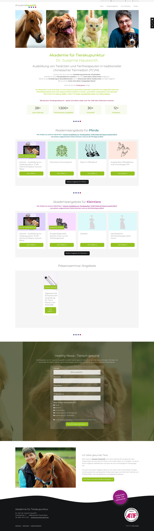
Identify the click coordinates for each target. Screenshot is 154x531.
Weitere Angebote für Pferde (76, 182)
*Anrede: (56, 368)
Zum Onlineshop (125, 6)
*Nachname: (57, 385)
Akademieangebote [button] (112, 6)
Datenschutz (136, 1)
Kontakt (136, 6)
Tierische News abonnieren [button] (76, 424)
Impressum (128, 1)
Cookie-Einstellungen (36, 526)
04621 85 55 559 (105, 1)
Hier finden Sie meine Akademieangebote (97, 479)
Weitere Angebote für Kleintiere (76, 253)
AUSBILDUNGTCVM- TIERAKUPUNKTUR (120, 497)
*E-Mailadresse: (58, 394)
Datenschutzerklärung (66, 419)
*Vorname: (57, 377)
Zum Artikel (30, 173)
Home (101, 6)
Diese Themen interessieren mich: (65, 402)
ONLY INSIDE (135, 526)
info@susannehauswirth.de (118, 1)
